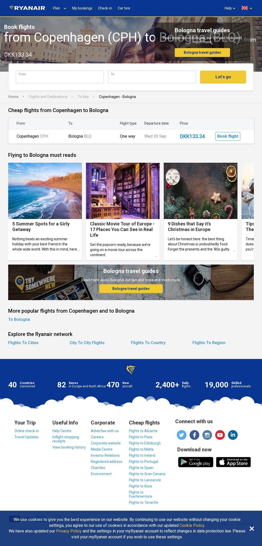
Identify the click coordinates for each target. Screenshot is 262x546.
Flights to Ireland (142, 455)
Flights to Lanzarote (145, 480)
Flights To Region (208, 342)
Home (13, 97)
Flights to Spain (141, 468)
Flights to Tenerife (143, 502)
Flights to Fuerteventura (140, 494)
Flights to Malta (141, 449)
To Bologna (19, 319)
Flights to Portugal (143, 462)
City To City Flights (87, 342)
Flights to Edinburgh (145, 443)
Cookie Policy (192, 525)
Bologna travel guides (202, 52)
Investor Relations (105, 455)
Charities (98, 468)
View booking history (69, 447)
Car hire (124, 8)
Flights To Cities (23, 342)
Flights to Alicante (143, 431)
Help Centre (61, 431)
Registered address (106, 462)
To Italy (83, 97)
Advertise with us (105, 431)
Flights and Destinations (48, 97)
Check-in (105, 8)
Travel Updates (26, 437)
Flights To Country (148, 342)
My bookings (82, 8)
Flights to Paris (140, 437)
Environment (101, 474)
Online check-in (26, 431)
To (112, 74)
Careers (97, 437)
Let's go (223, 77)
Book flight (227, 136)
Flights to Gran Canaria (147, 474)
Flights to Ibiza (140, 486)
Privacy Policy (69, 531)
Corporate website (106, 443)
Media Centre (102, 449)
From (22, 74)
